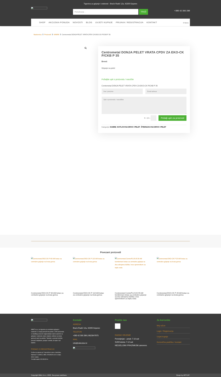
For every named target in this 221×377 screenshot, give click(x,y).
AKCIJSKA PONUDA (59, 23)
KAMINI (113, 127)
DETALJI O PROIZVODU (154, 43)
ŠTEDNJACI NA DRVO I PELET (153, 127)
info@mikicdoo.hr (80, 343)
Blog (89, 23)
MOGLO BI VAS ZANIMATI (178, 43)
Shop (42, 23)
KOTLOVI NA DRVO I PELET (128, 127)
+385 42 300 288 (182, 11)
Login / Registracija (165, 331)
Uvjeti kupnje (104, 23)
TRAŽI (143, 12)
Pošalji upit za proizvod (172, 118)
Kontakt (152, 23)
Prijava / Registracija (129, 23)
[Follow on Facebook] (187, 3)
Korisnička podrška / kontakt (169, 342)
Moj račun (161, 326)
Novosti (78, 23)
